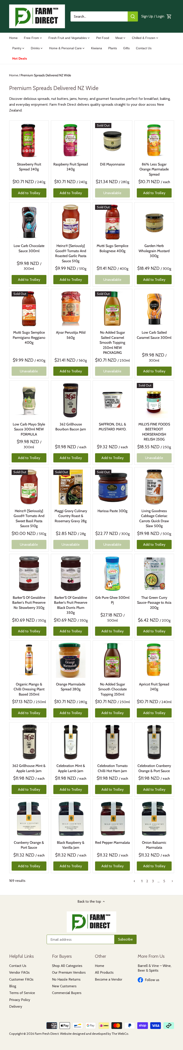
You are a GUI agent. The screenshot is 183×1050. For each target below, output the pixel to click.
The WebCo (120, 1034)
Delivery (15, 1006)
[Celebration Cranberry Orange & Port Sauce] (154, 742)
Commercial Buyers (66, 993)
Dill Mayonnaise (112, 164)
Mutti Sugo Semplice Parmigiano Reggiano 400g (29, 337)
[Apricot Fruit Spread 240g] (154, 660)
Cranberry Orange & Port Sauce (29, 845)
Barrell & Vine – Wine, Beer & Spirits (154, 968)
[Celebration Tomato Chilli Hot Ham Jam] (112, 742)
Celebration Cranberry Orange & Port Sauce (154, 768)
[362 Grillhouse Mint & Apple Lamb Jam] (29, 742)
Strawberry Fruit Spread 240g (29, 166)
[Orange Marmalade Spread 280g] (70, 660)
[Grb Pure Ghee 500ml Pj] (112, 573)
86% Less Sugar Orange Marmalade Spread (154, 169)
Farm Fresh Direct (47, 1034)
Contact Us (17, 966)
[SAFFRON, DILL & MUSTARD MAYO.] (112, 400)
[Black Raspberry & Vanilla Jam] (70, 818)
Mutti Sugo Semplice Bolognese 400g (112, 248)
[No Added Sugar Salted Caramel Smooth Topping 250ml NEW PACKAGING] (112, 308)
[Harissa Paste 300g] (112, 487)
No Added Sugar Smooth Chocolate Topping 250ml (112, 689)
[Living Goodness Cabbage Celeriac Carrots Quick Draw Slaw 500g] (154, 487)
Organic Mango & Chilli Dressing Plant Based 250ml (29, 689)
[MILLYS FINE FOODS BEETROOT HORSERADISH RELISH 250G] (154, 400)
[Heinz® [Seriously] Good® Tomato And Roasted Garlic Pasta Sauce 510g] (70, 222)
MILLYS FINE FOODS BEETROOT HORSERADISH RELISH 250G (154, 431)
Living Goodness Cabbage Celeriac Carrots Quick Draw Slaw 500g (154, 518)
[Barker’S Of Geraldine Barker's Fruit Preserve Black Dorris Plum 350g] (70, 573)
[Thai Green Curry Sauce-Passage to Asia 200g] (154, 573)
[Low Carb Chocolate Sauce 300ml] (29, 222)
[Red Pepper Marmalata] (112, 818)
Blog (12, 986)
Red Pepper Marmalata (112, 842)
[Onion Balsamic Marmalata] (154, 818)
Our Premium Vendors (69, 972)
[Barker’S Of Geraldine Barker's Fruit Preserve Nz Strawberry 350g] (29, 573)
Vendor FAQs (19, 972)
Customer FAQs (21, 979)
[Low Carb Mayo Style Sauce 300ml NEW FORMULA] (29, 400)
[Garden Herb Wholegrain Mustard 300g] (154, 222)
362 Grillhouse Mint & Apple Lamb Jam (29, 768)
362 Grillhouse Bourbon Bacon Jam (70, 426)
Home (99, 966)
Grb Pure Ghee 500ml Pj (112, 600)
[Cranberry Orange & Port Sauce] (29, 818)
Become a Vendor (108, 979)
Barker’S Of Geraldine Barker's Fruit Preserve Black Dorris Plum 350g (70, 605)
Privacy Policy (19, 1000)
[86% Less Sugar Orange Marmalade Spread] (154, 140)
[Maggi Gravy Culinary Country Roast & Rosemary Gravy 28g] (70, 487)
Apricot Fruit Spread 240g (154, 686)
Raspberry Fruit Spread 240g (70, 166)
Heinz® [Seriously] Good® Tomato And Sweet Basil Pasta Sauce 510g (29, 518)
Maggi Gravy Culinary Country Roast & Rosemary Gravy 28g (70, 516)
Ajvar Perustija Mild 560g (70, 334)
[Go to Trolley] (169, 16)
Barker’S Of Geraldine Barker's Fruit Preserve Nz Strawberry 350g (29, 602)
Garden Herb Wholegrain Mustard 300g (154, 251)
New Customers (64, 986)
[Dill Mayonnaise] (112, 140)
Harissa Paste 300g (112, 511)
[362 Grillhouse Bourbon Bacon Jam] (70, 400)
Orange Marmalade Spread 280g (70, 686)
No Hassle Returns (66, 979)
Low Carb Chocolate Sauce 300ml (29, 248)
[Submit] (133, 16)
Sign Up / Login (152, 16)
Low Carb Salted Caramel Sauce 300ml (154, 334)
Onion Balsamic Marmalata (154, 845)
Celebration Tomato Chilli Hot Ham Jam (112, 768)
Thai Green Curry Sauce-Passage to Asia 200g (154, 602)
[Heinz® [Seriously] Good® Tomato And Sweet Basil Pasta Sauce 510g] (29, 487)
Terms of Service (22, 993)
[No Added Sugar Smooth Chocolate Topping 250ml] (112, 660)
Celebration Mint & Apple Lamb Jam (70, 768)
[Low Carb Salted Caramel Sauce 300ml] (154, 308)
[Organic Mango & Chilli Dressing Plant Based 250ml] (29, 660)
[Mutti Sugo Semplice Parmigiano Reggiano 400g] (29, 308)
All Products (104, 972)
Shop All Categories (67, 966)
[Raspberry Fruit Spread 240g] (70, 140)
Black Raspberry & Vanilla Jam (70, 845)
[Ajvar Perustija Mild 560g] (70, 308)
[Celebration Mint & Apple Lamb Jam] (70, 742)
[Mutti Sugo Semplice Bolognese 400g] (112, 222)
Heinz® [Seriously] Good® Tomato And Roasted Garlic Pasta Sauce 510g (70, 253)
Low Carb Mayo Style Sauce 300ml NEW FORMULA (29, 429)
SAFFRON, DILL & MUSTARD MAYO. (112, 426)
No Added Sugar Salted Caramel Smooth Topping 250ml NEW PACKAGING (112, 342)
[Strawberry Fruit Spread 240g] (29, 140)
